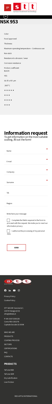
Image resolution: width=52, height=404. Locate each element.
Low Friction (9, 382)
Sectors (8, 344)
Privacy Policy (9, 296)
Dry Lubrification (10, 378)
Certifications (10, 348)
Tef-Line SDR (9, 374)
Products (8, 336)
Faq (5, 352)
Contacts (8, 356)
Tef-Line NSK (9, 370)
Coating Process (11, 340)
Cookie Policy (9, 300)
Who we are (9, 332)
